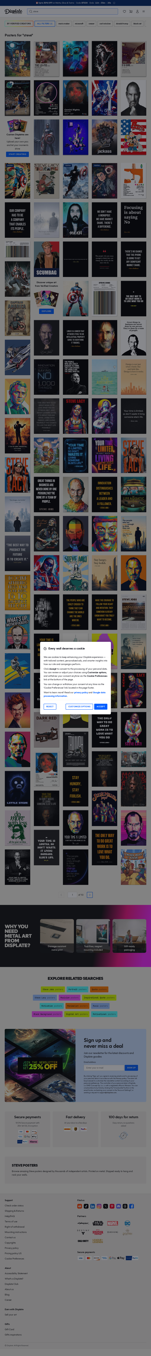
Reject (50, 706)
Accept (101, 706)
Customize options (79, 706)
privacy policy (81, 692)
